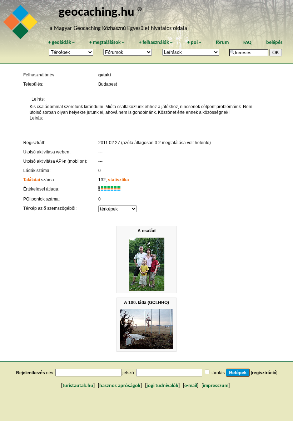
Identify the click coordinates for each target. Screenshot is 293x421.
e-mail (190, 386)
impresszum (215, 386)
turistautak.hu (78, 386)
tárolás (218, 372)
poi (194, 42)
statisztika (118, 179)
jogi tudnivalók (162, 386)
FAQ (247, 42)
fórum (222, 42)
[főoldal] (21, 23)
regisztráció (264, 372)
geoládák (61, 42)
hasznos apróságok (119, 386)
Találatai (31, 179)
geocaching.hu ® (101, 12)
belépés (274, 42)
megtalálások (107, 42)
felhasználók (156, 42)
